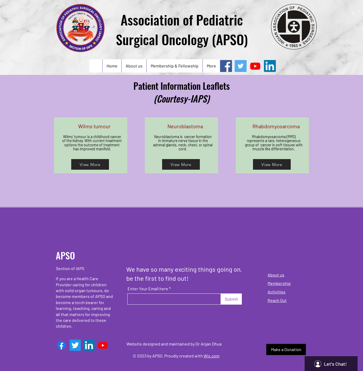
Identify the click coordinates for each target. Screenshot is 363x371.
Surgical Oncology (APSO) (182, 39)
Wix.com (212, 355)
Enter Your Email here (148, 289)
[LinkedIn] (270, 66)
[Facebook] (226, 66)
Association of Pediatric (182, 19)
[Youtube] (255, 66)
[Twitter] (241, 66)
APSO (65, 255)
